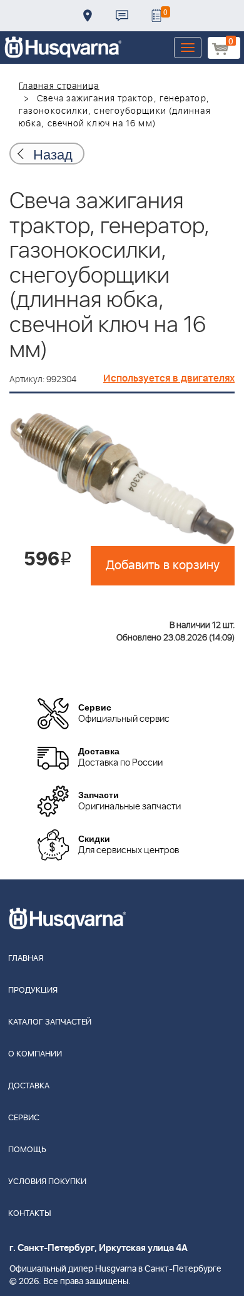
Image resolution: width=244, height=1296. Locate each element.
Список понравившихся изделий (156, 15)
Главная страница (59, 86)
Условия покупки (47, 1182)
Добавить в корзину (163, 565)
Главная (25, 958)
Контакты (122, 15)
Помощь (27, 1150)
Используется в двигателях (169, 378)
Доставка (87, 15)
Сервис (23, 1118)
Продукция (33, 990)
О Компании (35, 1054)
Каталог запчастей (49, 1022)
